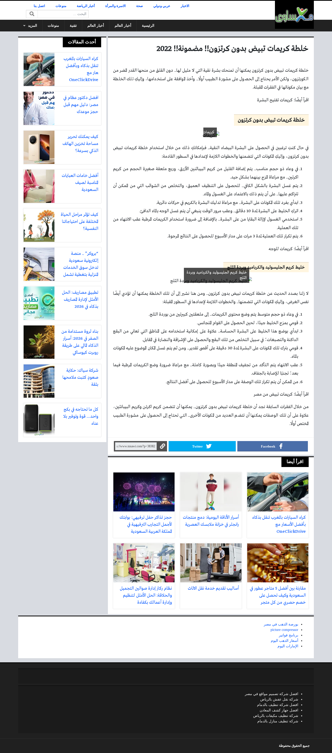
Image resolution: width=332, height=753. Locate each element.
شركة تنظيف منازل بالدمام (277, 721)
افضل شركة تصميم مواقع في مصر (271, 694)
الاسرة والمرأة (115, 6)
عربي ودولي (161, 6)
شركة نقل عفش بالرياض (279, 699)
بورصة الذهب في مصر (281, 624)
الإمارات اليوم (288, 646)
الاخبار (185, 6)
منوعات (61, 6)
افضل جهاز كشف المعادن (279, 710)
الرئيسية (148, 26)
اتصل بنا (39, 6)
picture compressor (284, 630)
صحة (139, 6)
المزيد (32, 26)
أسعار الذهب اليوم (284, 641)
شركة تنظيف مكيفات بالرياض (275, 716)
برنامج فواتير (288, 635)
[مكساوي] (294, 15)
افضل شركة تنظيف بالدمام (277, 705)
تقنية (73, 26)
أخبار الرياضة (86, 6)
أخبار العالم (123, 26)
